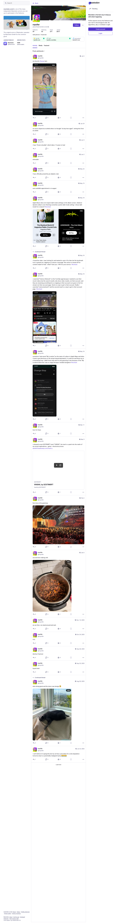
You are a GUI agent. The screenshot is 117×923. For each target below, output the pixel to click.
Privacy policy (7, 913)
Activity (35, 45)
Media (40, 45)
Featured (46, 45)
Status (18, 912)
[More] (83, 118)
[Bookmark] (71, 118)
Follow (77, 25)
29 (33, 31)
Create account (100, 29)
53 (42, 31)
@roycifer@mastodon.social (40, 27)
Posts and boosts (38, 51)
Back (36, 3)
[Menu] (82, 25)
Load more (58, 764)
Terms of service (16, 913)
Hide (53, 65)
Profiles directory (25, 912)
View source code (14, 918)
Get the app (16, 917)
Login (100, 33)
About (14, 912)
